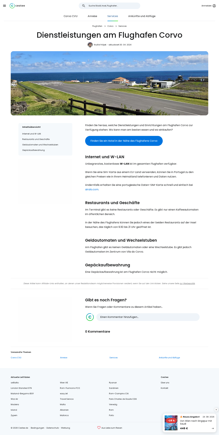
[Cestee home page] (17, 5)
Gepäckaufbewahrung (33, 150)
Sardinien (113, 388)
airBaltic (15, 382)
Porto (111, 415)
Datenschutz (52, 427)
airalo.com (91, 189)
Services (112, 16)
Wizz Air (14, 399)
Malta (63, 404)
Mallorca (64, 415)
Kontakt (164, 388)
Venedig (113, 404)
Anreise (92, 16)
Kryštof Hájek (100, 44)
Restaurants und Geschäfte (36, 139)
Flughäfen (97, 26)
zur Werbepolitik (187, 283)
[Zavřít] (216, 410)
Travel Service (66, 399)
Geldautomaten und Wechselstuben (40, 144)
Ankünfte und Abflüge (142, 16)
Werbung (65, 427)
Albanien (64, 410)
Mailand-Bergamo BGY (22, 393)
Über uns (165, 382)
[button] (4, 5)
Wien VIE (64, 382)
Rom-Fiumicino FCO (70, 388)
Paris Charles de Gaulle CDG (123, 399)
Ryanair (113, 382)
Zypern (14, 415)
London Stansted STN (21, 388)
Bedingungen (37, 427)
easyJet (64, 393)
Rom (111, 410)
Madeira (15, 404)
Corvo (110, 26)
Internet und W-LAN (31, 133)
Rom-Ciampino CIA (119, 393)
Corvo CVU (70, 16)
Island (14, 410)
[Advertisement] (45, 181)
